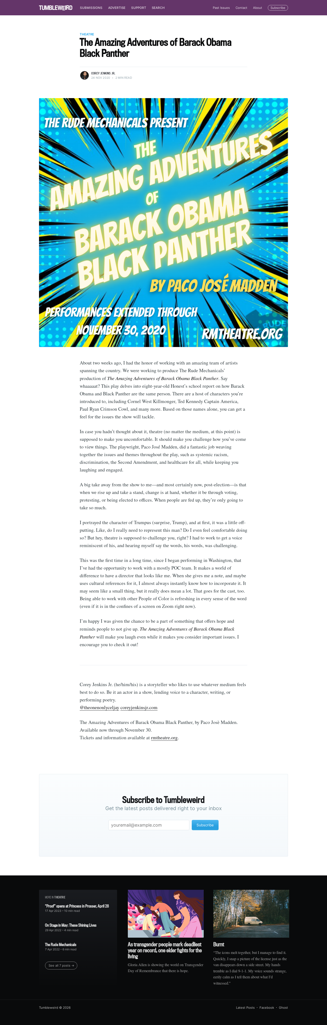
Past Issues (221, 8)
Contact (241, 8)
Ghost (283, 1007)
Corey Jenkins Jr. (103, 73)
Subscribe (278, 8)
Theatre (87, 34)
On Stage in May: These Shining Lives (70, 925)
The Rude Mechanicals (60, 944)
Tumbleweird (48, 1007)
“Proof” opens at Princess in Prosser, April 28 (77, 905)
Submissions (91, 8)
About (257, 8)
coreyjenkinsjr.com (139, 707)
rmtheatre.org (164, 737)
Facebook (266, 1007)
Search (158, 8)
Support (138, 8)
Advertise (117, 8)
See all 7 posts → (61, 965)
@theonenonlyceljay (99, 707)
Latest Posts (245, 1007)
